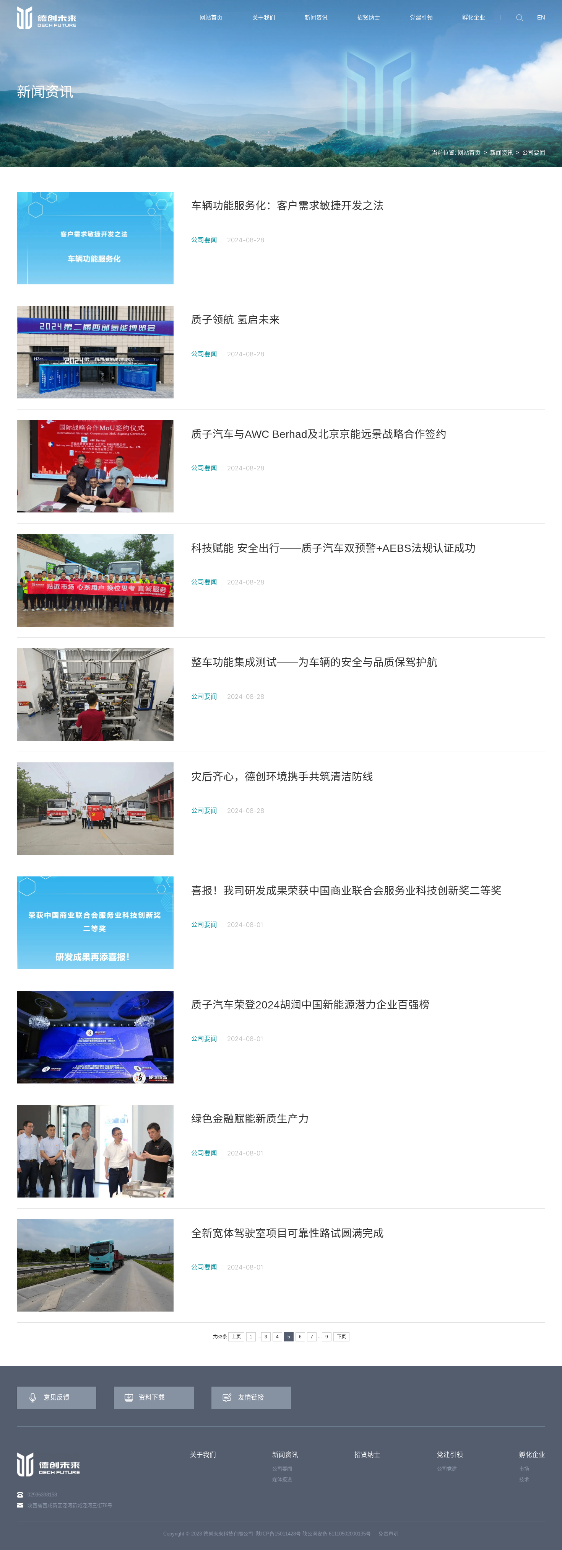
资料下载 (152, 1397)
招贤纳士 (367, 1455)
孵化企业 (532, 1455)
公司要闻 (533, 152)
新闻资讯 (501, 152)
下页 (341, 1337)
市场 (524, 1469)
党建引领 (450, 1455)
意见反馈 (57, 1397)
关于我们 (203, 1455)
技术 (524, 1479)
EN (541, 18)
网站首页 (469, 152)
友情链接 (251, 1397)
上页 (236, 1337)
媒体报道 (282, 1479)
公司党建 (447, 1469)
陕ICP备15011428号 (278, 1534)
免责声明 (388, 1534)
